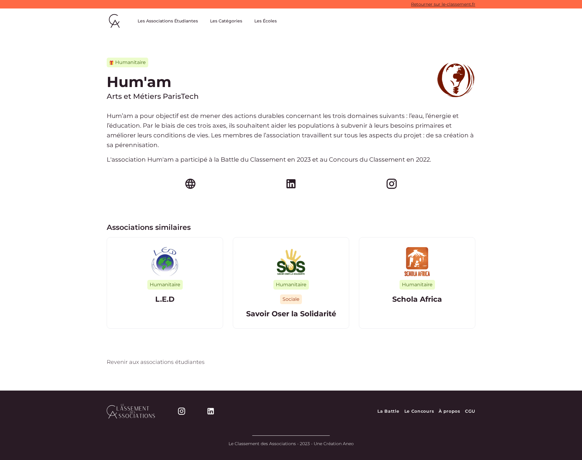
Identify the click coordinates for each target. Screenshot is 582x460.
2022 (423, 159)
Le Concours (419, 411)
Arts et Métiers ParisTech (153, 96)
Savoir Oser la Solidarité (291, 313)
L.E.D (165, 299)
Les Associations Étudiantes (168, 21)
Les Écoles (265, 21)
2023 (304, 159)
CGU (470, 411)
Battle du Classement (253, 159)
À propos (449, 411)
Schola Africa (417, 299)
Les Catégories (226, 21)
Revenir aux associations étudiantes (156, 362)
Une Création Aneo (334, 443)
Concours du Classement (367, 159)
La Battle (388, 411)
